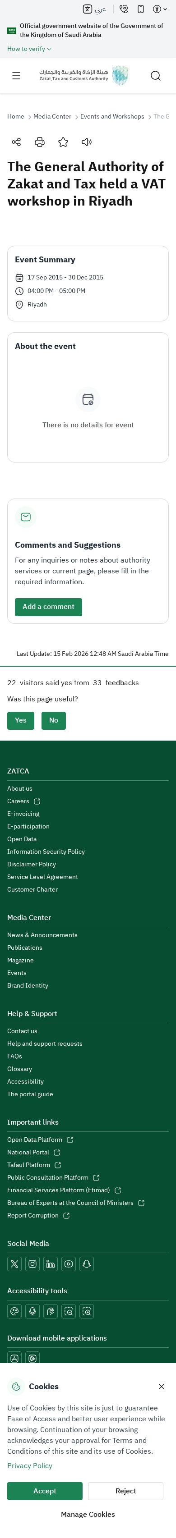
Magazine (20, 960)
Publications (24, 947)
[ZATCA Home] (83, 75)
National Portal (28, 1152)
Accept (44, 1491)
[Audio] (87, 142)
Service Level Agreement (42, 877)
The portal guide (30, 1094)
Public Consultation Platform (47, 1177)
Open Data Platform (34, 1139)
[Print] (40, 142)
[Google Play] (32, 1358)
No (53, 720)
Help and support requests (45, 1043)
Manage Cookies (88, 1514)
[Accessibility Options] (160, 9)
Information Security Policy (46, 851)
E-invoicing (23, 814)
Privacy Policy (29, 1465)
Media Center (52, 116)
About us (19, 788)
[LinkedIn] (50, 1264)
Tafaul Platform (28, 1165)
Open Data (22, 839)
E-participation (28, 826)
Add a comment (48, 606)
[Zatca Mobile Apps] (141, 9)
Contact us (22, 1031)
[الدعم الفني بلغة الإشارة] (50, 1311)
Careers (18, 801)
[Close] (161, 1386)
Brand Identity (27, 985)
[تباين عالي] (14, 1311)
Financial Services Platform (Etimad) (58, 1190)
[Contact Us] (123, 9)
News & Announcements (42, 935)
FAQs (14, 1056)
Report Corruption (33, 1215)
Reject (126, 1491)
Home (15, 116)
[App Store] (14, 1358)
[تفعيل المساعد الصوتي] (32, 1311)
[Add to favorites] (63, 142)
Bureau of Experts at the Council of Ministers (70, 1203)
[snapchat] (86, 1264)
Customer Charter (32, 889)
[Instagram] (32, 1264)
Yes (21, 720)
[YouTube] (68, 1264)
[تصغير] (68, 1311)
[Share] (16, 142)
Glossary (19, 1069)
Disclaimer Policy (31, 864)
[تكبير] (86, 1311)
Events (17, 973)
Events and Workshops (112, 116)
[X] (14, 1264)
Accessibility (25, 1081)
